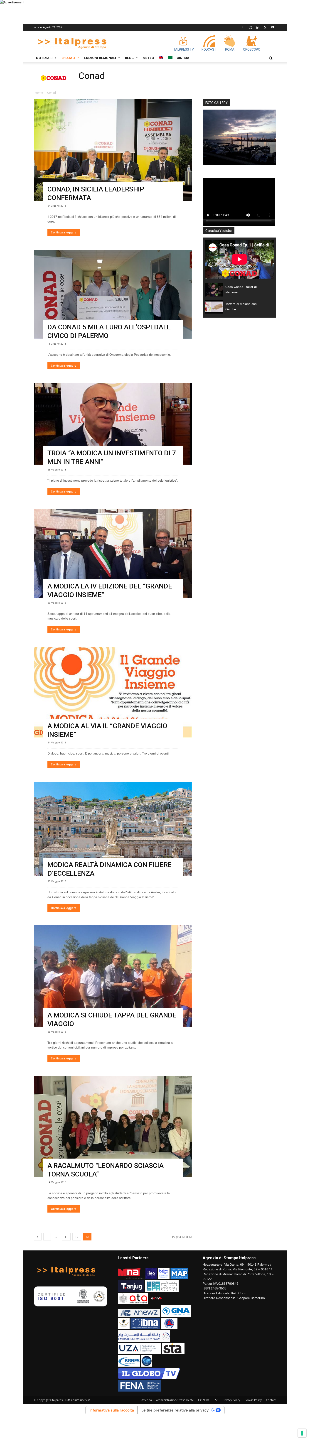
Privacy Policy (231, 1400)
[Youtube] (272, 27)
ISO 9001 (203, 1400)
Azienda (146, 1400)
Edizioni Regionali (100, 58)
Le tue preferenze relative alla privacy (175, 1410)
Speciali (68, 58)
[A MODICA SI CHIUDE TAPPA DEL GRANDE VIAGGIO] (113, 976)
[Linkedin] (257, 27)
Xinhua (183, 58)
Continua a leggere (63, 232)
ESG (216, 1400)
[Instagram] (250, 27)
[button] (270, 59)
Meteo (148, 58)
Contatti (271, 1400)
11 (66, 1237)
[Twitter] (265, 27)
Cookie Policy (253, 1400)
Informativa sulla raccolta (111, 1410)
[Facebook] (242, 27)
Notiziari (44, 58)
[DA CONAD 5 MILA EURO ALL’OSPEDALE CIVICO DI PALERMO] (113, 294)
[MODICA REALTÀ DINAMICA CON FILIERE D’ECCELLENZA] (113, 829)
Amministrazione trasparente (175, 1400)
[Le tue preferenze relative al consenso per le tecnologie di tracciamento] (302, 1433)
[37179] (239, 137)
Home (39, 93)
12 (76, 1237)
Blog (129, 58)
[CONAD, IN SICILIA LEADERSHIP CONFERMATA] (113, 150)
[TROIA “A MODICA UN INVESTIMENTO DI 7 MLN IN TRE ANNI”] (113, 424)
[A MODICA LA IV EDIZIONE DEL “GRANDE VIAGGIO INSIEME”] (113, 553)
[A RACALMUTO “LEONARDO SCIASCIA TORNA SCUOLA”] (113, 1126)
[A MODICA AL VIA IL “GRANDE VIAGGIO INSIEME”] (113, 692)
